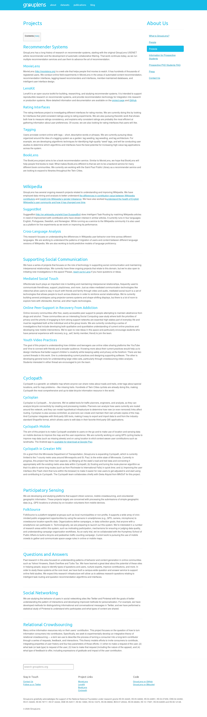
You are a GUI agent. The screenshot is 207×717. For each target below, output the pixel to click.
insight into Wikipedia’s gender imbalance (61, 199)
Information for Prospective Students (162, 57)
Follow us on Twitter (32, 684)
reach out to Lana (82, 271)
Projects (153, 48)
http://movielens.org (45, 71)
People (152, 42)
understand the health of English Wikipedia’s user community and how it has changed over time (81, 200)
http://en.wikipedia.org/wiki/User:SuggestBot (58, 214)
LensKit (81, 684)
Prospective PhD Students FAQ (164, 65)
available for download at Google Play (73, 441)
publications (80, 5)
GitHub (132, 100)
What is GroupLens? (159, 35)
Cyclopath (82, 690)
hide (37, 35)
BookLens (82, 687)
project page (118, 100)
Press (152, 71)
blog (92, 5)
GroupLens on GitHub (143, 681)
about (53, 5)
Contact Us (154, 78)
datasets (64, 5)
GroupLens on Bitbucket (144, 684)
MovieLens (83, 681)
